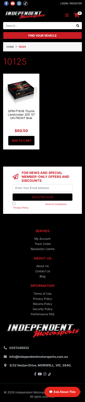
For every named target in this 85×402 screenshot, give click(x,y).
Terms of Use (42, 293)
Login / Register (71, 3)
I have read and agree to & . (41, 206)
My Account (42, 238)
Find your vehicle (42, 35)
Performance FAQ (42, 314)
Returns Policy (42, 304)
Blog (43, 276)
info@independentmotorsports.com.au (38, 357)
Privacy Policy (20, 207)
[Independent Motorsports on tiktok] (25, 3)
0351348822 (19, 348)
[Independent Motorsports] (24, 15)
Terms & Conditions (56, 204)
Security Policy (43, 309)
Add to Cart (21, 140)
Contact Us (42, 271)
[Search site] (78, 25)
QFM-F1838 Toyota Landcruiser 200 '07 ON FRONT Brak (21, 114)
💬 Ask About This (62, 392)
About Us (42, 266)
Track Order (42, 244)
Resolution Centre (42, 249)
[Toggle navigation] (67, 15)
